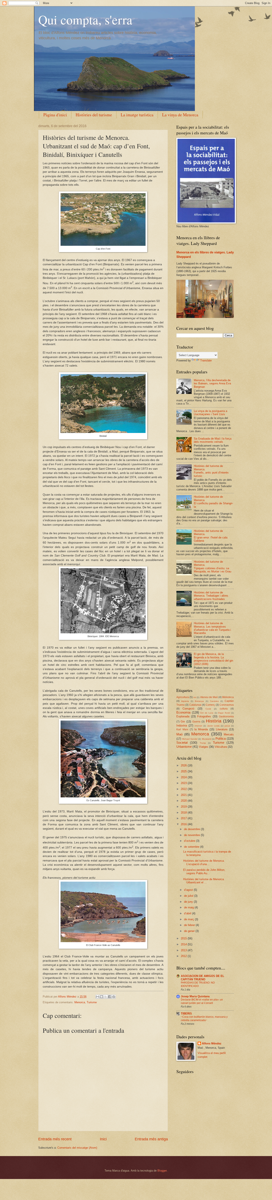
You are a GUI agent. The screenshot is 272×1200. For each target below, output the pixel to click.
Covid (208, 709)
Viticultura (221, 746)
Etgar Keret (224, 713)
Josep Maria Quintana (195, 996)
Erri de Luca (206, 713)
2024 (184, 777)
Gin (183, 721)
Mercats (229, 734)
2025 (184, 771)
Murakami (206, 739)
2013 (184, 950)
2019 (184, 806)
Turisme (92, 1002)
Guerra (196, 721)
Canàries (214, 701)
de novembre (192, 835)
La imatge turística (137, 115)
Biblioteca (228, 697)
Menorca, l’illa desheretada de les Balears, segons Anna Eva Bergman (212, 383)
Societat (182, 742)
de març (189, 919)
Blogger (162, 1170)
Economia (183, 712)
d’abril (188, 913)
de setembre (192, 846)
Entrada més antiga (151, 1139)
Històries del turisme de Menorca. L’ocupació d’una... (204, 862)
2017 (184, 818)
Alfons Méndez (211, 1043)
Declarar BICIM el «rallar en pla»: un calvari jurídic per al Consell (202, 1001)
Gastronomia (226, 716)
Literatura (221, 729)
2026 (184, 765)
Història (213, 720)
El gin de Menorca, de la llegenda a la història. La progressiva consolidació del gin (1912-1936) (213, 658)
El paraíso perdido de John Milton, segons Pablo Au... (204, 871)
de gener (190, 931)
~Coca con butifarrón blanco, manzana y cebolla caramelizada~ (204, 1018)
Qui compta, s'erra (85, 19)
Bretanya (199, 701)
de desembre (192, 829)
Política (220, 738)
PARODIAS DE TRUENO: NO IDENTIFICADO (198, 984)
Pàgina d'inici (55, 115)
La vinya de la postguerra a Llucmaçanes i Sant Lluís (210, 412)
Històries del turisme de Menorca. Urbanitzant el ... (204, 881)
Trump (203, 743)
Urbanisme (184, 746)
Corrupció (188, 708)
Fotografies (204, 716)
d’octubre (190, 840)
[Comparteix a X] (105, 997)
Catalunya (195, 705)
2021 (184, 795)
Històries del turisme (94, 115)
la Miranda (201, 729)
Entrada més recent (55, 1139)
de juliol (189, 895)
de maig (189, 907)
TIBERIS (186, 1013)
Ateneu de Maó (209, 697)
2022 (184, 789)
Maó (179, 734)
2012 (184, 956)
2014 (184, 944)
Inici (103, 1139)
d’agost (189, 889)
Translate (206, 360)
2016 (184, 824)
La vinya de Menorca (180, 115)
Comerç (210, 705)
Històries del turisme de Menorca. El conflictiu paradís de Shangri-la (213, 501)
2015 (184, 938)
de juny (189, 901)
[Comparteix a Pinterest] (114, 997)
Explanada (182, 716)
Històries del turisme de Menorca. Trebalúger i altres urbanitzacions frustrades (211, 596)
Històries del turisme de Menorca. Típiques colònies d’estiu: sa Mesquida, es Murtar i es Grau (212, 566)
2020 (184, 800)
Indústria (181, 725)
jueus (227, 726)
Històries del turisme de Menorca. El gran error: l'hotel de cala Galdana (210, 535)
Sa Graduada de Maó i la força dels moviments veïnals (212, 440)
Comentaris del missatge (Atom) (77, 1147)
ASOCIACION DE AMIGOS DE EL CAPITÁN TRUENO (202, 977)
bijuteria (185, 701)
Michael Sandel (189, 739)
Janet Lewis (213, 726)
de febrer (190, 925)
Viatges (203, 746)
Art (194, 697)
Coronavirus (227, 705)
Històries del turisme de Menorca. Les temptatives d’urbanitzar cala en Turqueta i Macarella (212, 628)
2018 (184, 812)
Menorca (79, 1002)
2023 (184, 783)
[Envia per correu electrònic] (97, 997)
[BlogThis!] (101, 997)
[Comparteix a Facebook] (110, 997)
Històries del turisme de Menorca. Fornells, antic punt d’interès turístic (211, 470)
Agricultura (182, 697)
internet (198, 726)
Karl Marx (182, 729)
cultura (224, 708)
